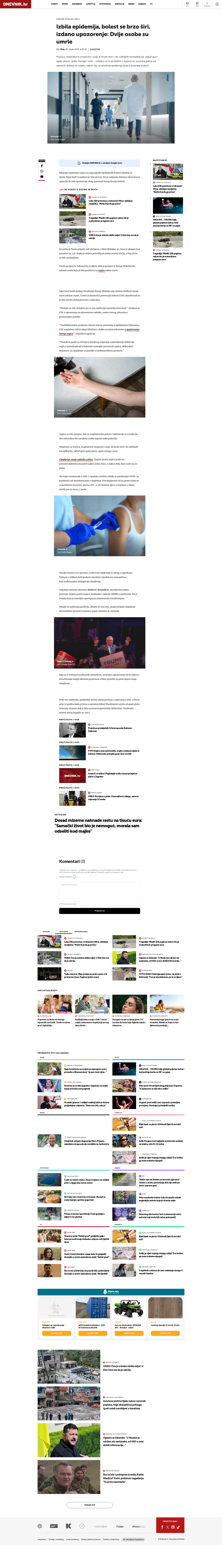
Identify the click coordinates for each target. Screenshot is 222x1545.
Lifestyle (90, 4)
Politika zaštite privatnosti (91, 1539)
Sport (65, 4)
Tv (151, 4)
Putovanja (105, 4)
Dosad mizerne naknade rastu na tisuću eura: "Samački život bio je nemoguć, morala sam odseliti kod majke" (98, 826)
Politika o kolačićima (111, 1539)
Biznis (131, 4)
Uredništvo (42, 1539)
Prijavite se (100, 911)
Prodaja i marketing (56, 1539)
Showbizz (77, 4)
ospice (101, 270)
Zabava (142, 4)
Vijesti (54, 4)
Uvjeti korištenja (72, 1539)
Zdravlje (119, 4)
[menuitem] (217, 4)
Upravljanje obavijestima (135, 1539)
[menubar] (217, 4)
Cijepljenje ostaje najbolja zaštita (76, 459)
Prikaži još (89, 1505)
